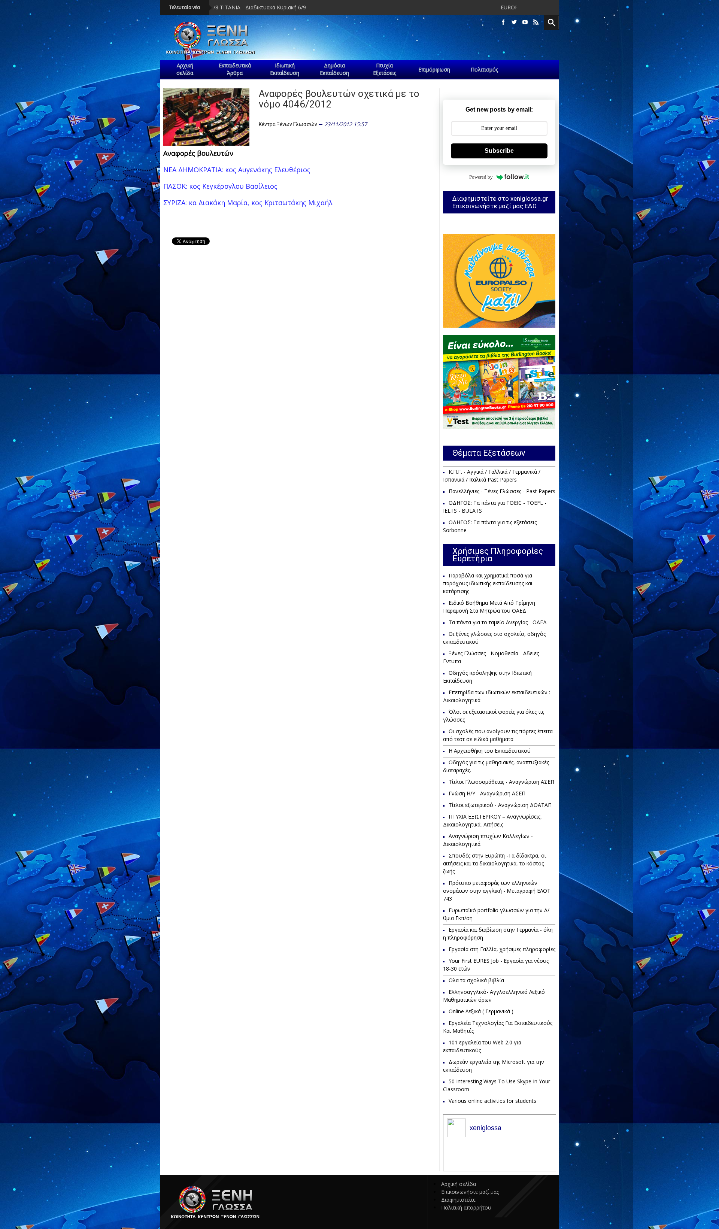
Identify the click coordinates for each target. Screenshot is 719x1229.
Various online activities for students (492, 1100)
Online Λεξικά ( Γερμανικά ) (481, 1011)
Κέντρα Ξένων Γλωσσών (288, 124)
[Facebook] (503, 22)
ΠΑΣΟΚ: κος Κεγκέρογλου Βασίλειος (220, 186)
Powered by (481, 177)
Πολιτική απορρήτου (466, 1207)
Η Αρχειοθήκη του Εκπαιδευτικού (490, 750)
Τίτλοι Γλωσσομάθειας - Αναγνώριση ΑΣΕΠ (501, 781)
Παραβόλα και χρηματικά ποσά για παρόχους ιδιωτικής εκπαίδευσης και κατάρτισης (488, 583)
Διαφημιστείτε (458, 1199)
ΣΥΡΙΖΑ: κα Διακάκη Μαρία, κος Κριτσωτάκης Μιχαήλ (248, 202)
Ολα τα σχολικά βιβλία (476, 980)
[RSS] (536, 22)
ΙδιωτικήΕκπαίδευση (284, 69)
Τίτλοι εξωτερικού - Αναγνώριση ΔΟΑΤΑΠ (500, 804)
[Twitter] (514, 22)
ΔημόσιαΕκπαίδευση (334, 69)
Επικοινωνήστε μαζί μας (470, 1191)
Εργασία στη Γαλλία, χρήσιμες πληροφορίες (502, 949)
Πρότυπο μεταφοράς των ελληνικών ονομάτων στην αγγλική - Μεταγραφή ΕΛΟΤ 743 (496, 890)
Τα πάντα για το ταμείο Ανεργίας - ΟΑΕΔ (498, 622)
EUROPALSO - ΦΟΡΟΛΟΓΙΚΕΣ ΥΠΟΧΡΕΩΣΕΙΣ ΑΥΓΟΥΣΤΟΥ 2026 (503, 7)
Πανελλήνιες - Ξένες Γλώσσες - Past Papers (502, 491)
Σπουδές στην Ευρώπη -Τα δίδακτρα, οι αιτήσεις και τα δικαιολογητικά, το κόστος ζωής (494, 863)
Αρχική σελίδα (458, 1183)
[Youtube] (525, 22)
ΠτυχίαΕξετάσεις (384, 69)
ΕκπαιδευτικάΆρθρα (235, 69)
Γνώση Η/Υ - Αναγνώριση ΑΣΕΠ (487, 793)
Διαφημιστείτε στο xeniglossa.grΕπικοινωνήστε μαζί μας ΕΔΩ (500, 202)
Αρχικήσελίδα (184, 69)
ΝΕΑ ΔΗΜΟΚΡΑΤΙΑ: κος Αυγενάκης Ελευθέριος (236, 169)
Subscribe (499, 151)
